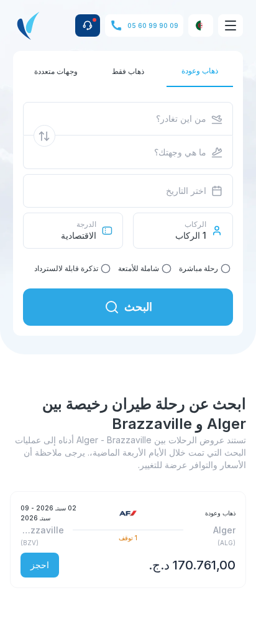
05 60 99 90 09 (152, 25)
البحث (138, 306)
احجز (39, 564)
